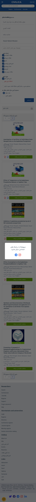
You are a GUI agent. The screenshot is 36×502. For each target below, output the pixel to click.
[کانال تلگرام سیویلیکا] (16, 254)
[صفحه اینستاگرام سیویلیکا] (20, 254)
